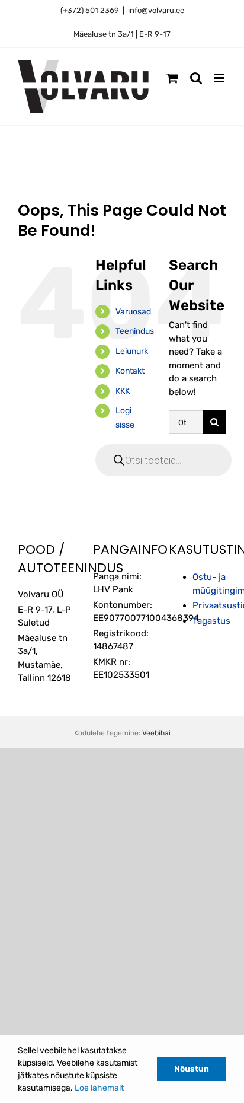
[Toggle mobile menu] (220, 78)
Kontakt (130, 371)
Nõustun (191, 1069)
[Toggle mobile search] (196, 78)
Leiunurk (131, 351)
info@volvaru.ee (156, 10)
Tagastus (211, 621)
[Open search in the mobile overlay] (163, 460)
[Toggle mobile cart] (172, 78)
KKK (122, 391)
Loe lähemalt (99, 1088)
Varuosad (133, 312)
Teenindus (134, 331)
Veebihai (156, 733)
